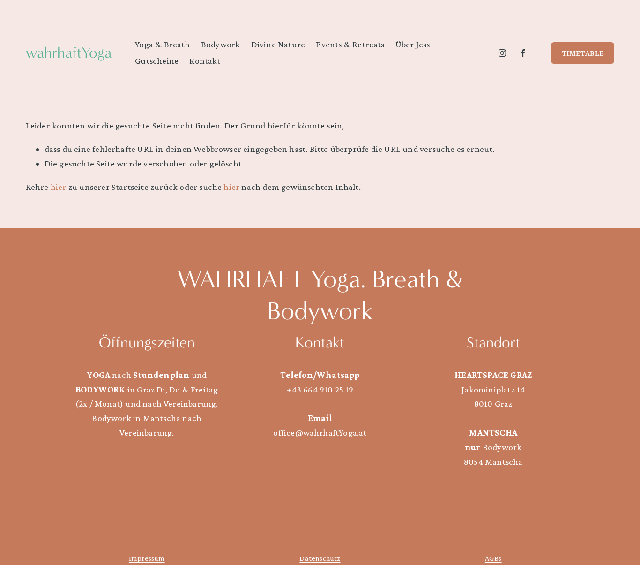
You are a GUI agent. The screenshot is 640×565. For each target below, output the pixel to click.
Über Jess (412, 44)
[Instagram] (502, 53)
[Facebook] (523, 53)
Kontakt (204, 61)
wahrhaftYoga (69, 52)
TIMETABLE (583, 53)
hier (59, 187)
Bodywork (220, 44)
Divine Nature (278, 44)
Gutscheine (157, 61)
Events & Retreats (350, 44)
